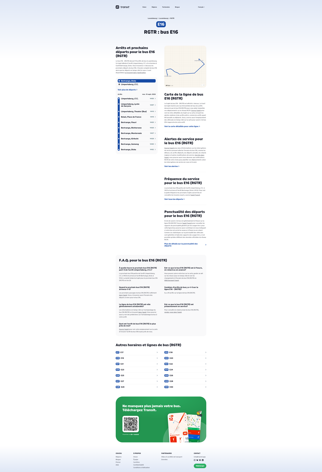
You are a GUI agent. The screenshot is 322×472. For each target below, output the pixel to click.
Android (136, 434)
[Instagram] (194, 460)
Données (164, 459)
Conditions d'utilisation (141, 467)
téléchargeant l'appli (171, 280)
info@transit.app (200, 457)
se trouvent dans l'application (135, 73)
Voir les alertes (171, 166)
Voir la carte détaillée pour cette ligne (181, 126)
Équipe (135, 459)
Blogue (177, 7)
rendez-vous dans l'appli (173, 312)
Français (200, 7)
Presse (118, 462)
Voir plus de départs (127, 90)
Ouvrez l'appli (196, 110)
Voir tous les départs (173, 199)
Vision (144, 7)
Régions (154, 7)
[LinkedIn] (203, 460)
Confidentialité (138, 465)
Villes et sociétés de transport (171, 457)
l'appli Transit (195, 195)
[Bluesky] (197, 460)
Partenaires (166, 7)
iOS (131, 434)
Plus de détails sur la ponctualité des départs (181, 245)
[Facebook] (200, 460)
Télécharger (200, 466)
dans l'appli (123, 295)
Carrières (136, 462)
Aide (117, 465)
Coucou (119, 453)
